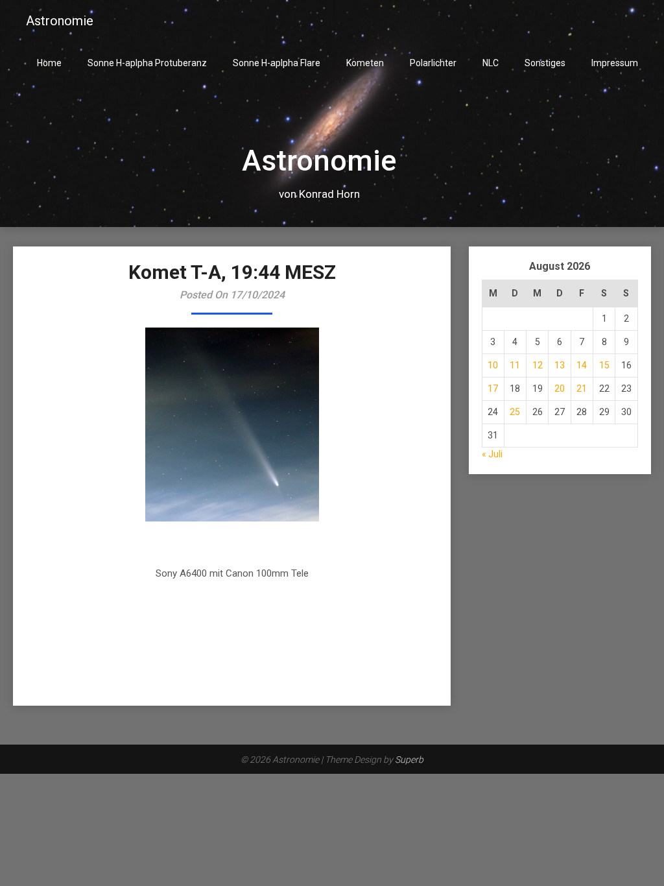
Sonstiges (545, 63)
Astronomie (59, 21)
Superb (409, 759)
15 (604, 365)
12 (537, 365)
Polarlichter (433, 63)
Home (49, 63)
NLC (490, 63)
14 (581, 365)
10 (493, 365)
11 (515, 365)
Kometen (365, 63)
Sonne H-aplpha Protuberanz (147, 63)
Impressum (614, 63)
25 (515, 412)
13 (559, 365)
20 (559, 388)
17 (493, 388)
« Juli (492, 454)
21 (581, 388)
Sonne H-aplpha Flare (276, 63)
